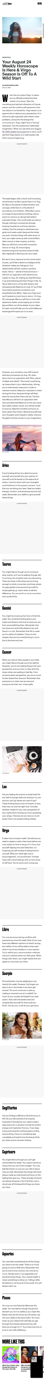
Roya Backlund (11, 85)
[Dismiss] (40, 1357)
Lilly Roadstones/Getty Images (43, 31)
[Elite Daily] (7, 3)
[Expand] (33, 1357)
